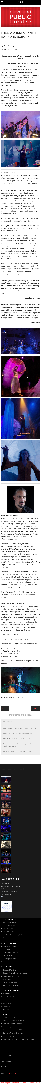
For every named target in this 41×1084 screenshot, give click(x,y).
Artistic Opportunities (12, 990)
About (5, 1014)
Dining (5, 962)
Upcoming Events (9, 925)
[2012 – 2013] (6, 820)
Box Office (6, 949)
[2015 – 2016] (6, 861)
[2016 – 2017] (6, 804)
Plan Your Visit (9, 943)
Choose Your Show (9, 946)
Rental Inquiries (8, 1036)
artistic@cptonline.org (10, 274)
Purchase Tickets (6, 883)
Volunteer (6, 1009)
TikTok (11, 1066)
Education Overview (10, 982)
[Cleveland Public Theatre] (20, 2)
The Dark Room (6, 894)
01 (12, 46)
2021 (16, 46)
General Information (10, 1017)
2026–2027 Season (9, 922)
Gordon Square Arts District (12, 1030)
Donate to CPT (6, 1056)
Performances (9, 919)
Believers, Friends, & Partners (13, 1033)
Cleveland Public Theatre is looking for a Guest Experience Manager (18, 745)
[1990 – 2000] (6, 796)
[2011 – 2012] (6, 828)
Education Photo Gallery (11, 985)
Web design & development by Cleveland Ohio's (20, 1083)
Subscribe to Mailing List (9, 892)
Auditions (4, 889)
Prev (6, 708)
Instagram (9, 1066)
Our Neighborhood (9, 959)
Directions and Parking (11, 952)
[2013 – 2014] (6, 869)
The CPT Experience (9, 955)
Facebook (1, 1066)
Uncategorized (18, 697)
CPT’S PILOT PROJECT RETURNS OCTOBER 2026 (17, 751)
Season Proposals (9, 1003)
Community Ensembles (11, 1027)
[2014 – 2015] (6, 812)
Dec (9, 46)
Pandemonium (8, 929)
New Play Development (11, 997)
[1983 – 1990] (6, 845)
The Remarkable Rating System (13, 935)
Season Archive (8, 938)
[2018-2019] (6, 836)
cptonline (13, 49)
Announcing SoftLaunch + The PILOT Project (17, 739)
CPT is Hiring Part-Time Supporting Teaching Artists (19, 728)
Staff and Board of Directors (12, 1024)
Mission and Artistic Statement (11, 886)
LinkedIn (13, 1066)
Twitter (5, 1066)
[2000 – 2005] (6, 780)
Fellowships (7, 1000)
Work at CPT (7, 1006)
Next (35, 708)
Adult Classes (7, 979)
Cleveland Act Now (9, 970)
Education (7, 967)
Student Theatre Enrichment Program (15, 973)
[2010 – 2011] (6, 788)
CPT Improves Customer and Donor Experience (18, 733)
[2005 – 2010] (6, 853)
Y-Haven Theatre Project (11, 976)
